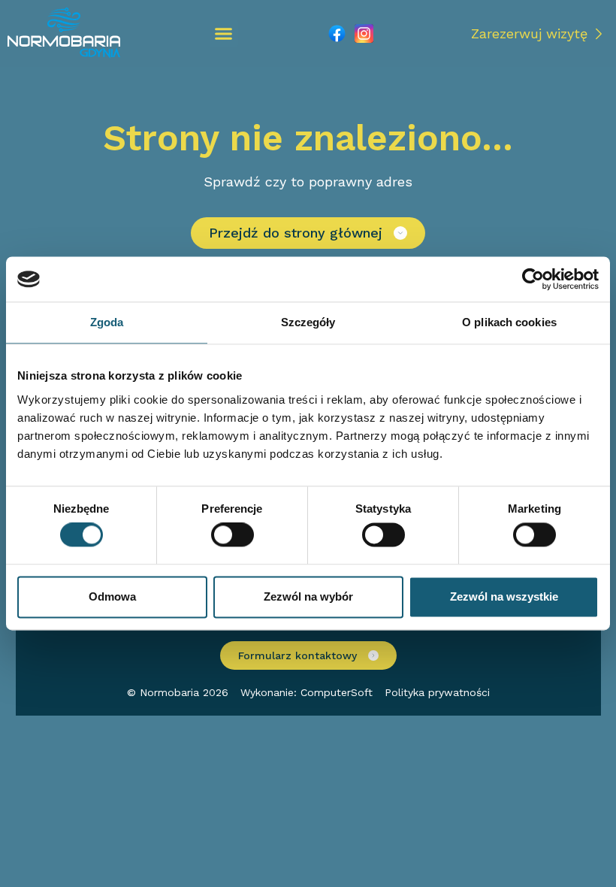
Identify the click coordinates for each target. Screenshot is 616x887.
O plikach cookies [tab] (509, 322)
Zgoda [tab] (107, 322)
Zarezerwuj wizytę (529, 33)
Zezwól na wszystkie (504, 596)
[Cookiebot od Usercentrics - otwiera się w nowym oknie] (533, 279)
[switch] (232, 535)
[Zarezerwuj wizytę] (598, 34)
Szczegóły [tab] (308, 322)
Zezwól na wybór (308, 596)
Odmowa (112, 596)
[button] (224, 34)
